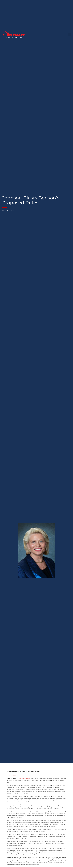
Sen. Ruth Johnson (24, 778)
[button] (69, 34)
